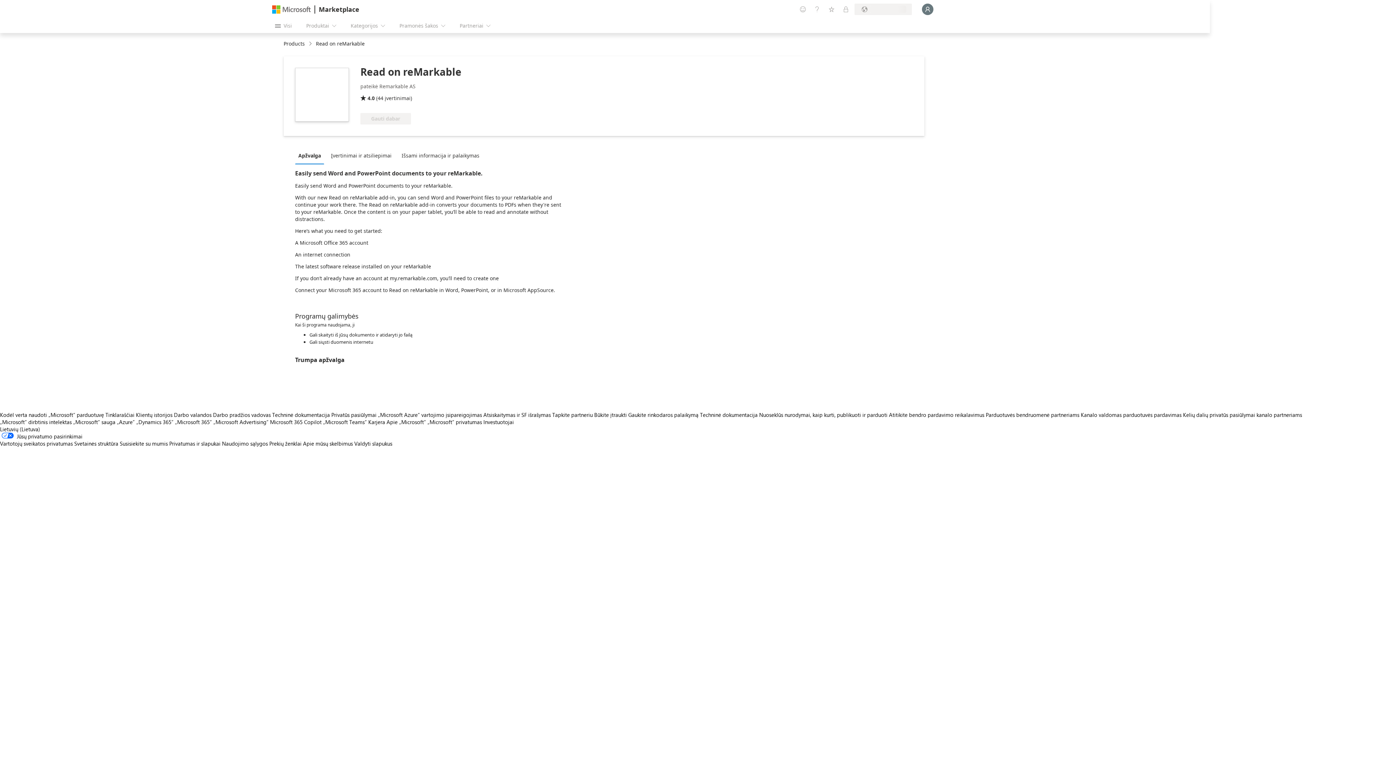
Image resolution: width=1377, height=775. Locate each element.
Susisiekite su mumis (144, 443)
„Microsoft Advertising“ (241, 422)
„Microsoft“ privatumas (454, 422)
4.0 (371, 98)
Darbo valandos (193, 414)
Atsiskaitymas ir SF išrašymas (517, 414)
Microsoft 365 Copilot (296, 422)
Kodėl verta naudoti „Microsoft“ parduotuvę (52, 414)
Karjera (376, 422)
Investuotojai (498, 422)
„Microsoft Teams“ (345, 422)
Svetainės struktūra (96, 443)
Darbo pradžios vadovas (242, 414)
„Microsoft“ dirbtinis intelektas (36, 422)
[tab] (311, 155)
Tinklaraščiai (119, 414)
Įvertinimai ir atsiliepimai (361, 155)
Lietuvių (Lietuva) (20, 429)
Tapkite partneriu (572, 414)
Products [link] (294, 43)
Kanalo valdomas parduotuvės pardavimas (1131, 414)
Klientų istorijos (154, 414)
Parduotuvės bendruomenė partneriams (1032, 414)
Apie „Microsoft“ (406, 422)
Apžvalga (309, 155)
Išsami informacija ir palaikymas (440, 155)
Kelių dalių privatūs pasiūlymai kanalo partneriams (1242, 414)
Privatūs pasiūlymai (354, 414)
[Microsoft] (291, 9)
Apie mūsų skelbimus (328, 443)
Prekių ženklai (285, 443)
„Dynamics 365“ (155, 422)
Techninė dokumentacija (301, 414)
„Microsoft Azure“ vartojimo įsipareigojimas (430, 414)
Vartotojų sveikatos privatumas (36, 443)
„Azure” (126, 422)
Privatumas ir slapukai (195, 443)
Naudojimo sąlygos (245, 443)
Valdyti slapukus (373, 443)
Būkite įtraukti (610, 414)
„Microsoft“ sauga (94, 422)
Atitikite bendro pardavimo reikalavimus (936, 414)
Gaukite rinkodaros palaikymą (663, 414)
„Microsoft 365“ (193, 422)
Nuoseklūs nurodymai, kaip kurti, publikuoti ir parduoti (823, 414)
